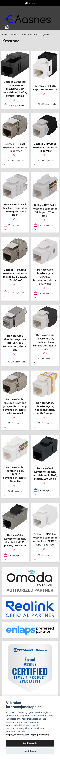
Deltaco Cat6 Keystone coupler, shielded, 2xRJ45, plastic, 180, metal (15, 541)
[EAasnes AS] (30, 19)
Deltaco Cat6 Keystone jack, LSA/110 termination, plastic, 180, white (45, 277)
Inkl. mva (29, 3)
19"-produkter (30, 35)
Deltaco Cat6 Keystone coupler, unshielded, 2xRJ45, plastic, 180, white (45, 474)
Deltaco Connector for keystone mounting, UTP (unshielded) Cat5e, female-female (15, 89)
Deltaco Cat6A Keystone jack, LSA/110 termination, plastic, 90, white (15, 475)
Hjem (4, 35)
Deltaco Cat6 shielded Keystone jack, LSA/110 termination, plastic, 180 (15, 343)
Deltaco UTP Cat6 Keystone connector (45, 88)
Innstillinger (30, 751)
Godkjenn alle (30, 743)
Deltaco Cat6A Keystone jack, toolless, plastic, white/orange (45, 409)
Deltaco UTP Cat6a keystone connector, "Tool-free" (45, 148)
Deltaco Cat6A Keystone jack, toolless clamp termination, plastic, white (45, 342)
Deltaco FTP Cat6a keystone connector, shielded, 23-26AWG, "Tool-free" (15, 276)
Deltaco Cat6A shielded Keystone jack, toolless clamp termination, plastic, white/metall (15, 407)
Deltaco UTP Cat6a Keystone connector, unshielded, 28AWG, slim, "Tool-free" (45, 540)
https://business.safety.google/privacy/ (27, 734)
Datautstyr (15, 35)
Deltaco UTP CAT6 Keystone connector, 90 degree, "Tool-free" (45, 211)
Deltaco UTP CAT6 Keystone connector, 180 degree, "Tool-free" (15, 210)
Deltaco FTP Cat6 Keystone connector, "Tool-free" (15, 148)
